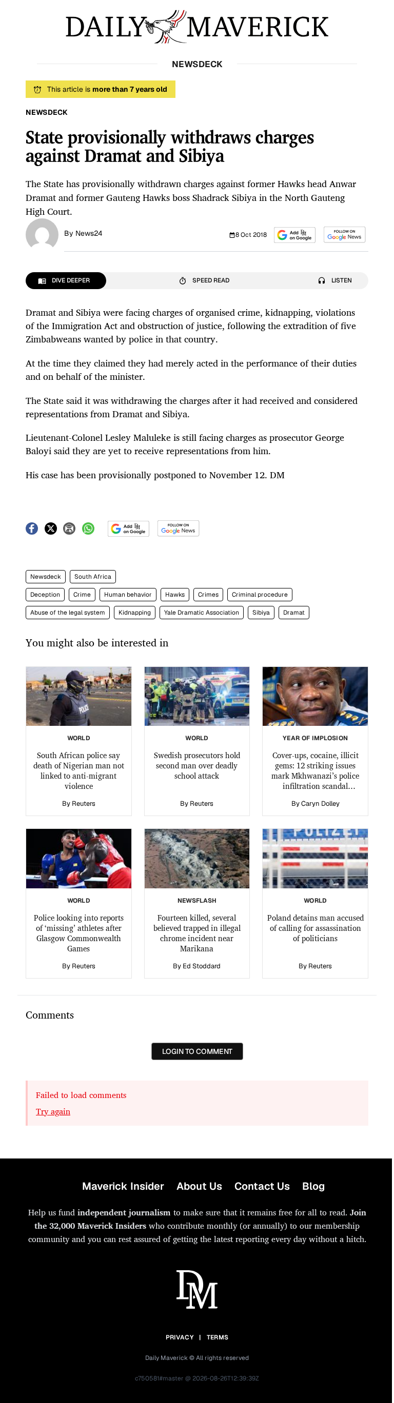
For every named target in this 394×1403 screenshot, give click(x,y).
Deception (45, 595)
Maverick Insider (123, 1186)
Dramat (294, 612)
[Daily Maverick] (197, 27)
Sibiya (261, 612)
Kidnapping (135, 612)
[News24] (42, 233)
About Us (199, 1186)
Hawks (175, 595)
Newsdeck (45, 577)
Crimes (208, 595)
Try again (53, 1111)
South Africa (92, 577)
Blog (313, 1186)
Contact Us (262, 1186)
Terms (218, 1337)
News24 (89, 233)
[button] (295, 235)
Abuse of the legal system (67, 612)
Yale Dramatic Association (201, 612)
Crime (82, 595)
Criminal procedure (260, 595)
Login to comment (197, 1051)
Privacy (179, 1337)
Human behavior (128, 595)
